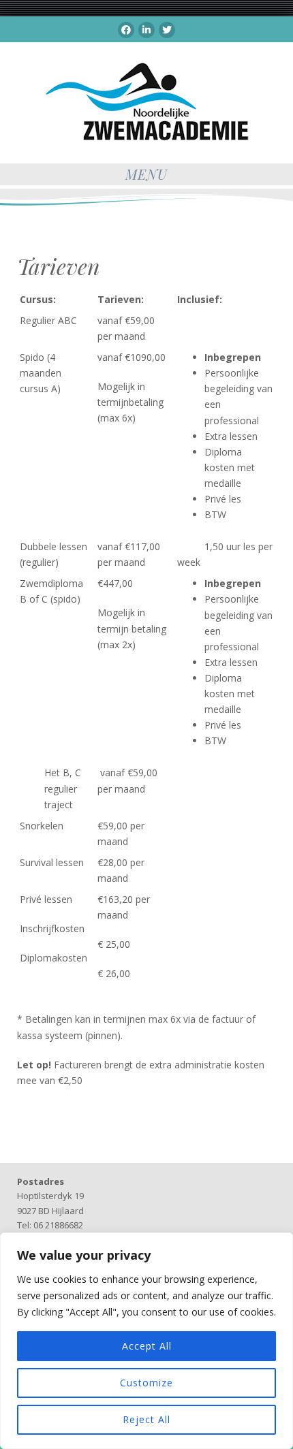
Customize (146, 1382)
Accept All (147, 1345)
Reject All (146, 1419)
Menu (146, 174)
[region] (146, 1340)
